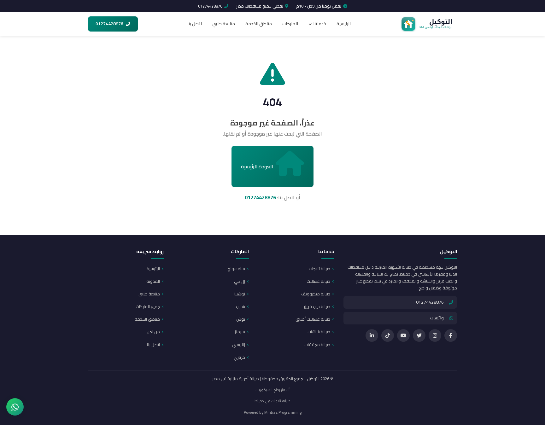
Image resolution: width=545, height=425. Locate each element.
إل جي (239, 281)
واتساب (437, 318)
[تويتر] (419, 335)
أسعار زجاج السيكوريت (272, 389)
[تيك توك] (387, 335)
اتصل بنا (194, 24)
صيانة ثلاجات (319, 268)
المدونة (153, 281)
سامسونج (236, 268)
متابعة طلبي (223, 24)
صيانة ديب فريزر (317, 306)
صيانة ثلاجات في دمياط (272, 401)
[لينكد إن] (372, 335)
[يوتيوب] (403, 335)
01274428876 (210, 6)
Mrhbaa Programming (283, 412)
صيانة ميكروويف (315, 294)
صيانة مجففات (317, 344)
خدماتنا (319, 24)
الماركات (290, 24)
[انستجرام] (435, 335)
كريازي (239, 357)
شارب (240, 306)
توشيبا (239, 294)
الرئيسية (344, 24)
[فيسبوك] (450, 335)
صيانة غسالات (318, 281)
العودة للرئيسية (257, 166)
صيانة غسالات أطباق (313, 319)
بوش (240, 319)
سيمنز (240, 331)
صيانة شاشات (319, 331)
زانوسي (238, 344)
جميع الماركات (148, 306)
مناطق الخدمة (258, 24)
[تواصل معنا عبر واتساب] (15, 407)
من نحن (153, 331)
